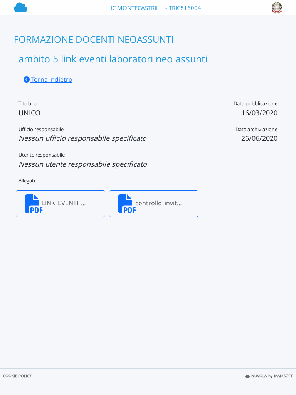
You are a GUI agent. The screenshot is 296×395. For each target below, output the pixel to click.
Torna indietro (51, 79)
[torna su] (280, 371)
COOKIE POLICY (17, 375)
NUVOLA (259, 375)
